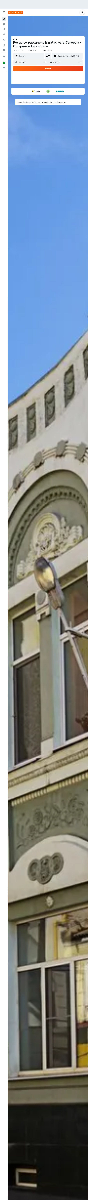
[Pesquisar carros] (4, 29)
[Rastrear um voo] (4, 45)
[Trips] (4, 56)
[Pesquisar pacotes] (4, 33)
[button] (3, 12)
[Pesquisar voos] (4, 19)
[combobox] (47, 50)
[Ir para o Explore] (4, 40)
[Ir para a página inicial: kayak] (15, 12)
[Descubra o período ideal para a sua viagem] (4, 50)
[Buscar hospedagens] (4, 24)
